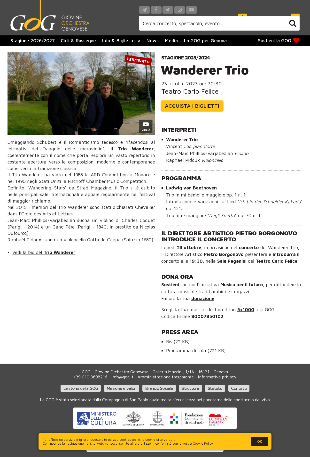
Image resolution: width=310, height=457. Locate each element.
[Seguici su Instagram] (179, 9)
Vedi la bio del (43, 252)
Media (171, 40)
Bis (178, 341)
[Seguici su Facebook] (156, 9)
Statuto (215, 388)
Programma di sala (196, 350)
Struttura (190, 388)
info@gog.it (122, 376)
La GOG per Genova (205, 40)
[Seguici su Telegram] (144, 9)
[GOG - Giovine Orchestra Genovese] (49, 15)
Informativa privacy (217, 376)
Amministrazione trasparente (166, 376)
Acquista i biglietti (192, 106)
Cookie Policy (203, 443)
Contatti (239, 388)
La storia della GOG (80, 388)
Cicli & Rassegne (78, 40)
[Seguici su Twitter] (168, 9)
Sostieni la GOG (274, 40)
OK (259, 441)
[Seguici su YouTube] (191, 9)
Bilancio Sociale (159, 388)
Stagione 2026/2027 (32, 40)
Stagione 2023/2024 (185, 57)
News (152, 40)
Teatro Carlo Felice (190, 91)
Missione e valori (122, 388)
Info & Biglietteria (121, 40)
